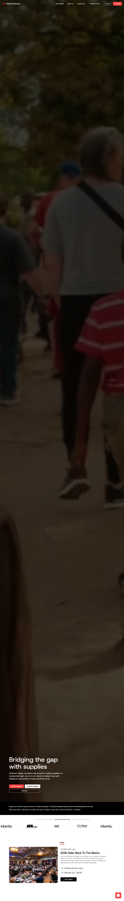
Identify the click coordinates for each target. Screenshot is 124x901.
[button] (118, 895)
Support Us (81, 4)
